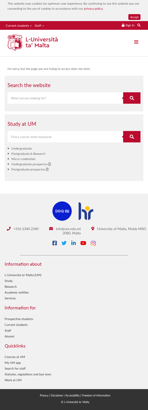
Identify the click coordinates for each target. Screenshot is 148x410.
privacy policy (93, 8)
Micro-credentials (23, 159)
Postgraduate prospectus (28, 169)
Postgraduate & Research (28, 153)
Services (10, 298)
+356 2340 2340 (26, 228)
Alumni (9, 336)
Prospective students (19, 319)
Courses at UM (15, 356)
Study (9, 280)
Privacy (44, 395)
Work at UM (13, 380)
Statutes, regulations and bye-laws (28, 374)
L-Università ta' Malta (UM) (23, 275)
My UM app (13, 362)
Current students (18, 25)
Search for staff (15, 368)
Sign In (130, 25)
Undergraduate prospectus (29, 164)
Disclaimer (57, 395)
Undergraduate (21, 148)
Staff (38, 25)
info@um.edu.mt (68, 228)
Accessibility (72, 395)
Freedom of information (96, 395)
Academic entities (17, 292)
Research (11, 286)
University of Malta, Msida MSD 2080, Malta (104, 230)
